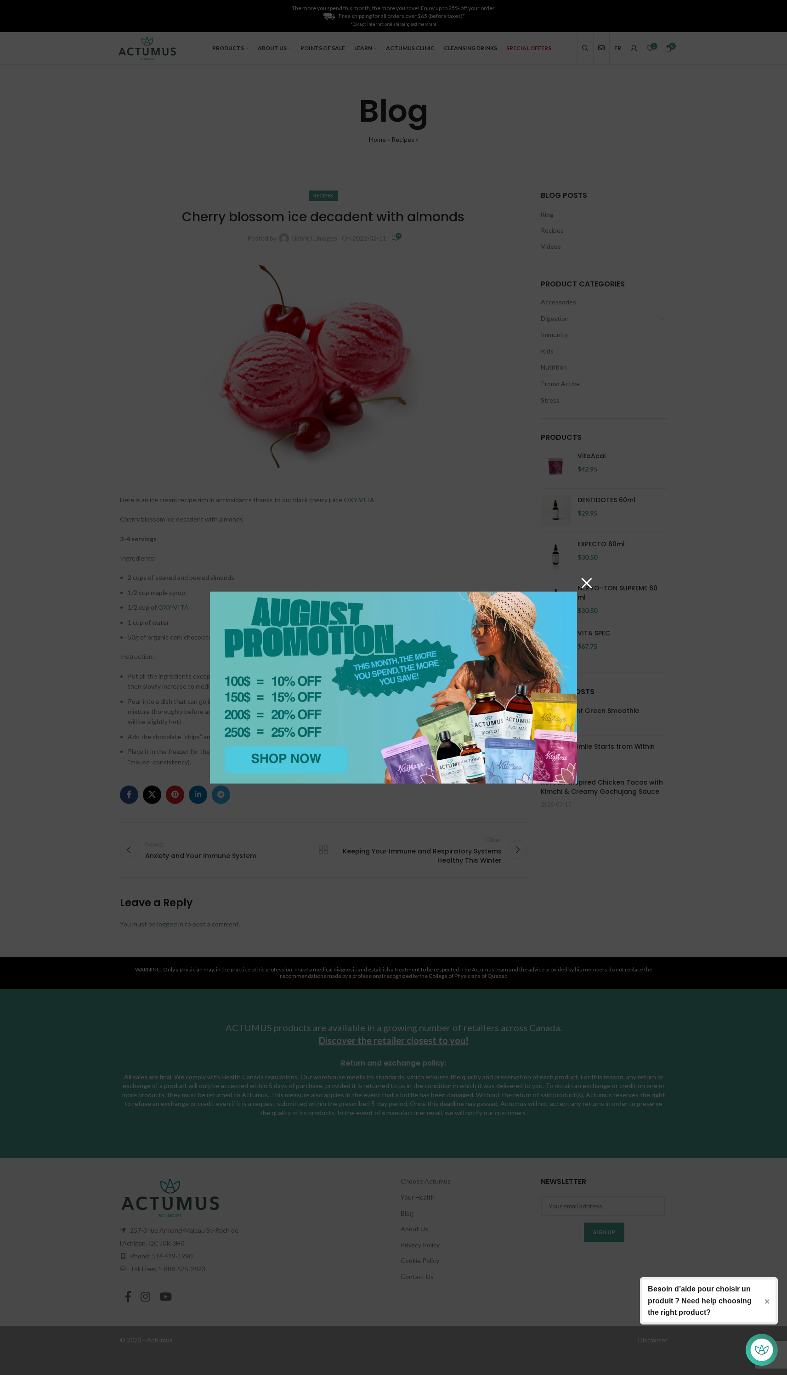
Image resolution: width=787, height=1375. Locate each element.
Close (587, 582)
